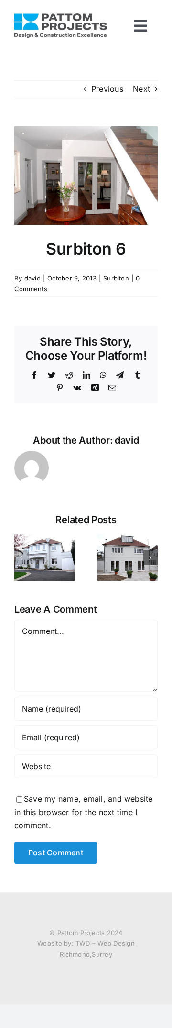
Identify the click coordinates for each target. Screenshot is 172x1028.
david (32, 278)
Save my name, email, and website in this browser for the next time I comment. (83, 812)
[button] (21, 557)
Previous (107, 88)
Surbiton (116, 278)
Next (141, 88)
